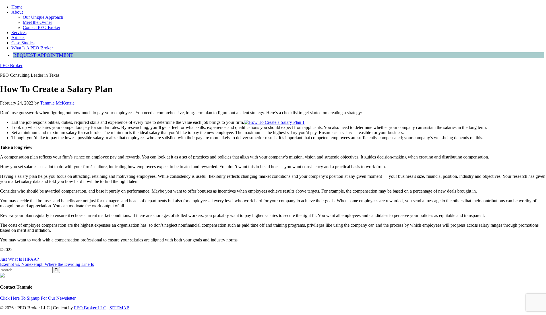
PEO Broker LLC (90, 307)
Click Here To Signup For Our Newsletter (38, 298)
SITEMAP (119, 307)
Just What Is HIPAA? (19, 259)
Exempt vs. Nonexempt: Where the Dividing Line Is (47, 264)
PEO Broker (11, 65)
